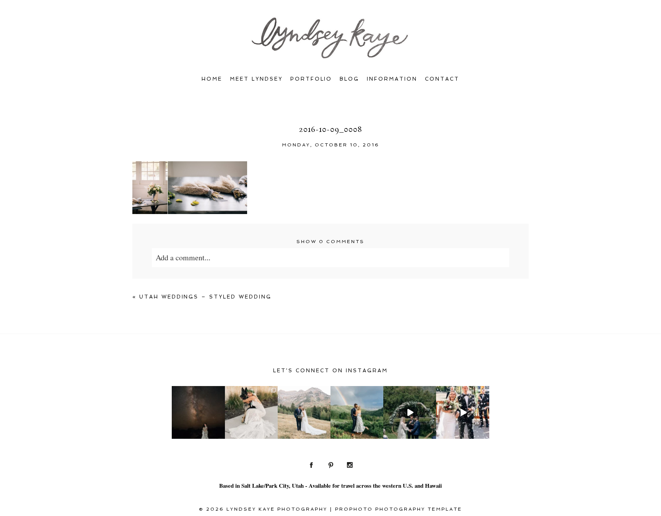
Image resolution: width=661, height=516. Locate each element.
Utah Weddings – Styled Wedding (205, 297)
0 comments (330, 241)
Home (212, 79)
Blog (349, 79)
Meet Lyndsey (256, 79)
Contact (442, 79)
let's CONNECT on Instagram (330, 370)
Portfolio (311, 79)
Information (392, 79)
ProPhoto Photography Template (398, 509)
